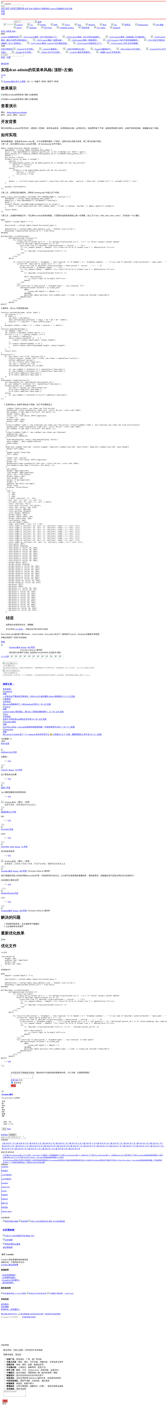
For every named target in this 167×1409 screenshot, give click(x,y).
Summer (6, 1317)
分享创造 (7, 702)
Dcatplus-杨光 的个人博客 (14, 81)
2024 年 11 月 (22, 1146)
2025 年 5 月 (129, 1143)
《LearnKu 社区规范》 (10, 1280)
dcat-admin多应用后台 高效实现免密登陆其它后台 (66, 1160)
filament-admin (6, 1212)
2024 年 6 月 (89, 1146)
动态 (7, 9)
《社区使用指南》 (9, 1275)
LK (115, 25)
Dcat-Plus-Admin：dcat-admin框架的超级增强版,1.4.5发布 (41, 1157)
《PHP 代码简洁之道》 (76, 49)
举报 (2, 765)
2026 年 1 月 (61, 1143)
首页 (39, 22)
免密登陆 (4, 1208)
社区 (3, 9)
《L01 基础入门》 (9, 665)
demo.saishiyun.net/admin (17, 112)
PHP (55, 25)
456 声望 (13, 752)
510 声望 (18, 770)
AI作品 (13, 9)
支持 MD (15, 1080)
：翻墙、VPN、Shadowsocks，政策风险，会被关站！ (33, 1370)
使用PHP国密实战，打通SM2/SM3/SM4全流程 (27, 1162)
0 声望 (15, 893)
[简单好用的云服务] (11, 1221)
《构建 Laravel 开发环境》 (110, 52)
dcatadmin (4, 1184)
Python (43, 25)
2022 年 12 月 (34, 1149)
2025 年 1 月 (155, 1143)
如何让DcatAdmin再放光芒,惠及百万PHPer (101, 1160)
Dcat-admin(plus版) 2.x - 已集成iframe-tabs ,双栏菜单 (110, 1155)
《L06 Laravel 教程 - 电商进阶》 (84, 40)
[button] (25, 1138)
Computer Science (66, 28)
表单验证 (4, 1172)
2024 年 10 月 (36, 1146)
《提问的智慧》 (8, 1283)
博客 (5, 694)
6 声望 (10, 829)
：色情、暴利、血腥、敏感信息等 (25, 1365)
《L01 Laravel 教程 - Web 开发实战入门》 (40, 37)
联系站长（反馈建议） (11, 1309)
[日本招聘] (23, 1221)
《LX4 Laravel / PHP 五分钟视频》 (124, 43)
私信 (9, 1129)
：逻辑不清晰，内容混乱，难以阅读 (28, 1381)
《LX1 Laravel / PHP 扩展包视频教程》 (123, 40)
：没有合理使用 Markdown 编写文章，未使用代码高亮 (33, 1378)
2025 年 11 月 (89, 1143)
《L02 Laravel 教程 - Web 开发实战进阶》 (83, 37)
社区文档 (68, 9)
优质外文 (37, 9)
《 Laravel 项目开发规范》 (80, 52)
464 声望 (31, 647)
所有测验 (5, 1307)
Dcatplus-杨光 (14, 647)
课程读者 (24, 647)
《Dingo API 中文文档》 (50, 52)
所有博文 (4, 1135)
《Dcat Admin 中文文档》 (130, 49)
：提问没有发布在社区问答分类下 (25, 1375)
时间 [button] (3, 744)
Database (33, 28)
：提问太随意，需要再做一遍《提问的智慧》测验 (31, 1373)
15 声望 (24, 847)
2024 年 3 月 (115, 1146)
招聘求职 (45, 9)
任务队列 (4, 1200)
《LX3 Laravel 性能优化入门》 (89, 43)
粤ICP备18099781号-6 (9, 1314)
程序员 (127, 25)
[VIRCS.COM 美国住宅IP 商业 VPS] (42, 1221)
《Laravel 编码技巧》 (102, 49)
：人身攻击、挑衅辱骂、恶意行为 (26, 1367)
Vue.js (67, 25)
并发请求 (4, 1196)
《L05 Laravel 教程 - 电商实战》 (49, 40)
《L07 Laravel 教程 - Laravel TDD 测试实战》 (49, 43)
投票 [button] (7, 744)
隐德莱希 (5, 812)
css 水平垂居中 (6, 1176)
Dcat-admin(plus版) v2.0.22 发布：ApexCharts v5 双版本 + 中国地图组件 (31, 1155)
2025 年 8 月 (102, 1143)
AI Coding (101, 28)
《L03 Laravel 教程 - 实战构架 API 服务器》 (127, 37)
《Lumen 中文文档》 (23, 52)
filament (4, 1192)
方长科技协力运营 (29, 1317)
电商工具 (4, 1204)
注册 (3, 14)
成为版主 (5, 1304)
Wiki (14, 31)
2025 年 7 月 (115, 1143)
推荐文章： (8, 684)
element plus (5, 1188)
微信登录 (5, 64)
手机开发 (85, 28)
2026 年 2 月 (48, 1143)
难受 (3, 788)
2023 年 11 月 (156, 1146)
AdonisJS (116, 28)
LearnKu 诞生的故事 (9, 1265)
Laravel (19, 25)
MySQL (91, 25)
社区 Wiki (29, 9)
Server (19, 28)
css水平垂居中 (6, 1180)
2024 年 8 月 (62, 1146)
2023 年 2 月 (20, 1149)
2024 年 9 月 (49, 1146)
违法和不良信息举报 (52, 1314)
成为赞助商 (60, 1221)
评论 (9, 761)
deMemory (5, 752)
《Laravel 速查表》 (50, 49)
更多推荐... (7, 689)
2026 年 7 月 (8, 1143)
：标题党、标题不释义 (20, 1383)
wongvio (4, 770)
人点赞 (5, 656)
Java (79, 25)
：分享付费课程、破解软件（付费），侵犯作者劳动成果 (34, 1386)
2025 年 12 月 (75, 1143)
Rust (104, 25)
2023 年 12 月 (142, 1146)
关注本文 (18, 1083)
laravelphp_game (7, 847)
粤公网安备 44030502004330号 (32, 1314)
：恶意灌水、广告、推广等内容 (24, 1359)
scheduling (4, 1168)
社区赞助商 (8, 1230)
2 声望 (7, 788)
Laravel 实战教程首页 (10, 37)
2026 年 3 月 (35, 1143)
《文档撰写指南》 (9, 1278)
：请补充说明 (16, 1389)
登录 (3, 11)
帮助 (21, 1080)
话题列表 (20, 9)
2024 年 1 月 (128, 1146)
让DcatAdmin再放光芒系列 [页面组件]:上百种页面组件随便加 (25, 1160)
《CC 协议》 (19, 629)
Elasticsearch (143, 25)
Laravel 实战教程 (57, 9)
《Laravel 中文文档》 (25, 49)
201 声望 (12, 812)
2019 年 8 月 (73, 1149)
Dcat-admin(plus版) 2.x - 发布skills (74, 1155)
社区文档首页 (7, 49)
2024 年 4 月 (102, 1146)
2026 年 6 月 (21, 1143)
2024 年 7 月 (75, 1146)
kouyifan (4, 829)
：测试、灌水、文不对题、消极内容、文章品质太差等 (34, 1362)
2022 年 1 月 (47, 1149)
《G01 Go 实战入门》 (10, 673)
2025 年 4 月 (142, 1143)
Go (31, 25)
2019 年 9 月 (60, 1149)
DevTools (48, 28)
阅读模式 (12, 1135)
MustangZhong (7, 893)
